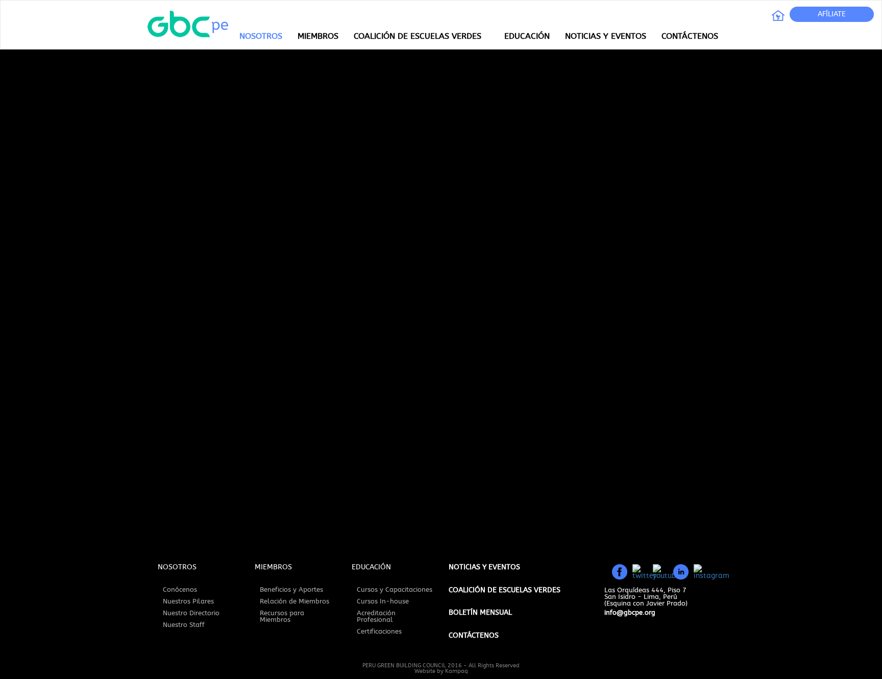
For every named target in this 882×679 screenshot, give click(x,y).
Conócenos (180, 590)
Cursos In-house (383, 601)
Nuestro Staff (184, 625)
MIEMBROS (318, 36)
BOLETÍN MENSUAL (480, 612)
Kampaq (456, 671)
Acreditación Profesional (376, 616)
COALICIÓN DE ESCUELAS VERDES (417, 36)
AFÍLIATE (832, 14)
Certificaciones (379, 631)
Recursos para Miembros (282, 616)
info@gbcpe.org (629, 613)
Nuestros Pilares (188, 601)
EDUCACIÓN (527, 36)
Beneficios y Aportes (291, 590)
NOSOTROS (260, 36)
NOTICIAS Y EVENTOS (605, 36)
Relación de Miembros (294, 601)
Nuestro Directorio (191, 613)
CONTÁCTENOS (690, 36)
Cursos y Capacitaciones (394, 590)
